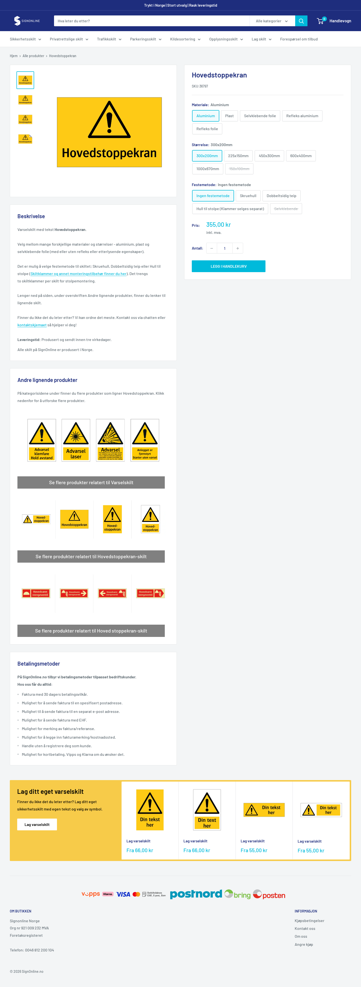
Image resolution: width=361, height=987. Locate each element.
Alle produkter (33, 56)
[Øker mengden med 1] (238, 248)
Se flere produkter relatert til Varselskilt (91, 482)
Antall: (197, 248)
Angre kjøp (304, 944)
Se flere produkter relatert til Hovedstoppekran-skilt (91, 556)
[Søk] (301, 20)
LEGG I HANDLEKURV (229, 266)
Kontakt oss (305, 928)
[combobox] (152, 20)
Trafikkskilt (106, 39)
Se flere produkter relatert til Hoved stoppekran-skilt (91, 630)
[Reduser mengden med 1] (212, 248)
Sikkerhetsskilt (23, 39)
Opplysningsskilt (223, 39)
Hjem (14, 56)
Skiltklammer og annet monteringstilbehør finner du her (78, 273)
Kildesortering (182, 39)
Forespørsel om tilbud (299, 39)
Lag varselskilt (37, 824)
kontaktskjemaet (32, 324)
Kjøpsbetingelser (309, 920)
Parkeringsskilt (143, 39)
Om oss (301, 936)
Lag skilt (259, 39)
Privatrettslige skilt (66, 39)
